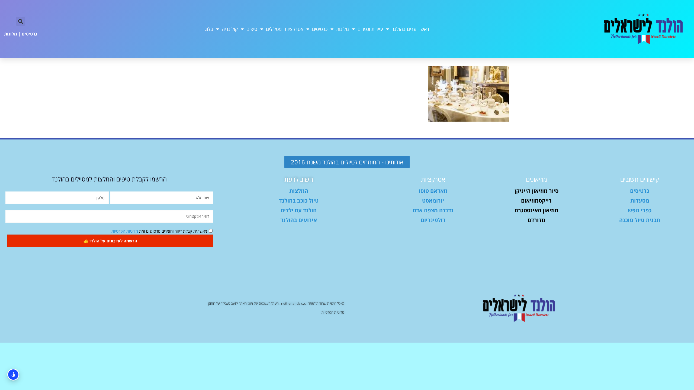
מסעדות (639, 200)
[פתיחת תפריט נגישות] (13, 375)
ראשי (424, 29)
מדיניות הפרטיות (124, 231)
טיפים (251, 29)
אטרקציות (294, 29)
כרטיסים (319, 29)
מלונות (342, 29)
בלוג (209, 29)
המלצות (298, 190)
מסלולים (274, 29)
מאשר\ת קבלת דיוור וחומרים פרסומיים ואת (159, 231)
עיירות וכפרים (370, 29)
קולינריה (230, 29)
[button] (20, 21)
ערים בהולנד (404, 29)
